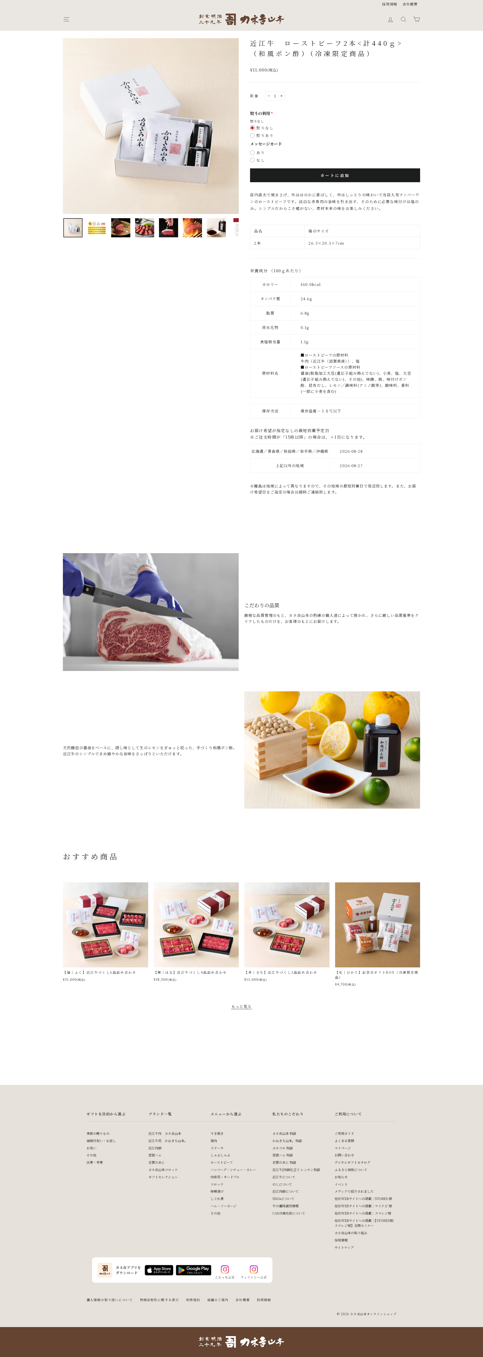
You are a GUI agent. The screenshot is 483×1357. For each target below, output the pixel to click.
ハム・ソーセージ (223, 1205)
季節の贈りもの (98, 1133)
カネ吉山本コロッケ (163, 1169)
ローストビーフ (222, 1162)
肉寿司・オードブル (225, 1177)
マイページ (343, 1148)
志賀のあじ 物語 (284, 1162)
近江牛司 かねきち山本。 (168, 1140)
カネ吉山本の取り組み (351, 1232)
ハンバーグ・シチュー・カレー (233, 1169)
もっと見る (241, 1006)
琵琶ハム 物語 (282, 1155)
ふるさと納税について (351, 1169)
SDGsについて (283, 1198)
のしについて (282, 1184)
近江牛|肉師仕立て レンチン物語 (296, 1169)
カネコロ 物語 (282, 1148)
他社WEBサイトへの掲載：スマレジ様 (363, 1213)
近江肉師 (155, 1148)
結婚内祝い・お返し (101, 1140)
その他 (91, 1155)
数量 (254, 95)
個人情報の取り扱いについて (110, 1299)
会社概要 (410, 4)
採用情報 (389, 4)
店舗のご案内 (218, 1299)
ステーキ (217, 1148)
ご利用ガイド (344, 1133)
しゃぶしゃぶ (220, 1155)
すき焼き (217, 1133)
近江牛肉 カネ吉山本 (164, 1133)
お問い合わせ (344, 1155)
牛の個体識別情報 (285, 1205)
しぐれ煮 (217, 1198)
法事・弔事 (95, 1162)
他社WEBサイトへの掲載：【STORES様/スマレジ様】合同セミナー (364, 1223)
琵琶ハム (155, 1155)
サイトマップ (344, 1247)
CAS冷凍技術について (288, 1213)
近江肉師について (285, 1191)
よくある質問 (344, 1140)
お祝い (91, 1148)
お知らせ (341, 1177)
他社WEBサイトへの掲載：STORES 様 (363, 1198)
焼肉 (214, 1140)
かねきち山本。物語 (287, 1140)
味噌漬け (217, 1191)
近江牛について (283, 1177)
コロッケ (217, 1184)
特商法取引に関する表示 (159, 1299)
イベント (341, 1184)
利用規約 (193, 1299)
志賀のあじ (156, 1162)
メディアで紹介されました (354, 1191)
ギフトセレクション (163, 1177)
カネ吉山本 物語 (284, 1133)
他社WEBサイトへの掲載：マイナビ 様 (363, 1205)
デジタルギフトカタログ (352, 1162)
